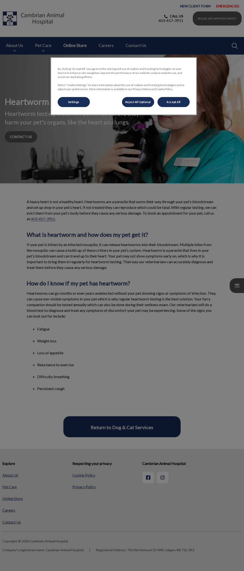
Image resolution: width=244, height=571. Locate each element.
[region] (124, 86)
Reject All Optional (138, 101)
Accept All (174, 101)
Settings (74, 101)
